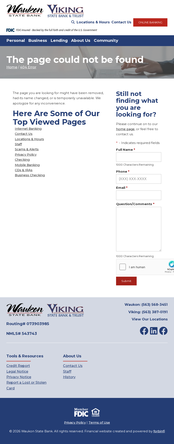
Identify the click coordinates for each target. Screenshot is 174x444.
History (69, 377)
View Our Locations (150, 319)
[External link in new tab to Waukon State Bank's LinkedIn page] (153, 330)
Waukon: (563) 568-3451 (146, 305)
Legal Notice (17, 371)
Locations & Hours (93, 22)
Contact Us (121, 22)
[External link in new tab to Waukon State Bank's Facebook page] (144, 330)
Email (122, 188)
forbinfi (159, 431)
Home (11, 67)
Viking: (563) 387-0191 (148, 312)
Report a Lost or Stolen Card (26, 385)
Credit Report (18, 366)
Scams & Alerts (27, 149)
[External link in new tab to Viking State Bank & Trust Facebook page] (163, 330)
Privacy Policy (25, 154)
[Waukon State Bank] (45, 10)
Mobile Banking (27, 165)
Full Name (125, 150)
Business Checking (30, 175)
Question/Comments (135, 204)
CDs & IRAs (23, 170)
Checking (22, 160)
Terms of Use (99, 422)
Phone (122, 171)
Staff (18, 144)
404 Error (28, 67)
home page (125, 129)
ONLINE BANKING (150, 22)
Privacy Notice (18, 377)
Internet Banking (28, 129)
